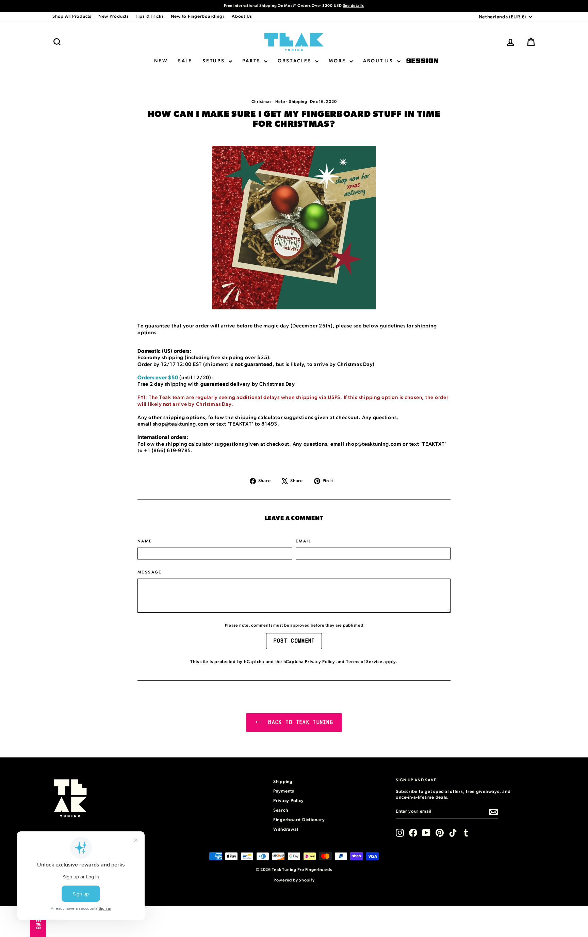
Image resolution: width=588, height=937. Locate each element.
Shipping (298, 101)
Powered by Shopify (294, 880)
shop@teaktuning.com (181, 424)
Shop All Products (72, 16)
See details (353, 5)
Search (280, 810)
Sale (185, 61)
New (160, 61)
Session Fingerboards (422, 61)
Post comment (294, 641)
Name (144, 541)
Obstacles (295, 61)
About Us (242, 16)
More (338, 61)
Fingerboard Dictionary (299, 820)
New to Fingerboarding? (198, 16)
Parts (252, 61)
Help (280, 101)
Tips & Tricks (150, 16)
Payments (283, 791)
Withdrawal (285, 829)
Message (149, 572)
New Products (113, 16)
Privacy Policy (320, 662)
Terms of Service (364, 662)
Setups (214, 61)
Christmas (261, 101)
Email (303, 541)
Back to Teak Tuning (299, 722)
